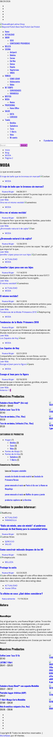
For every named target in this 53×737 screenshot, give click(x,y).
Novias (12, 102)
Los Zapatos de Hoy (9, 338)
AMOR (7, 37)
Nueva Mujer (8, 191)
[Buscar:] (10, 145)
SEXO (12, 40)
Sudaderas (14, 125)
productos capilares (12, 499)
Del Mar (13, 61)
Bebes (12, 84)
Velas (12, 134)
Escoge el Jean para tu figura (13, 364)
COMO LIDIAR (15, 78)
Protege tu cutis (8, 567)
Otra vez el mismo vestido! (12, 202)
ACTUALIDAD (9, 34)
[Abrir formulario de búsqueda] (0, 142)
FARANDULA (14, 93)
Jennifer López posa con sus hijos (15, 254)
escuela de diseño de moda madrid (18, 476)
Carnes (12, 58)
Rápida (12, 66)
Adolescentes (15, 81)
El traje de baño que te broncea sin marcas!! (20, 176)
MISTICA (8, 96)
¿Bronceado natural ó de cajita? (14, 228)
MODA (7, 99)
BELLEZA (8, 46)
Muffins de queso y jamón (35, 494)
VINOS (12, 72)
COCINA (8, 49)
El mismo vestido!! (8, 283)
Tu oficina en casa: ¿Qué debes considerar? (21, 593)
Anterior (4, 390)
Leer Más (4, 199)
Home (7, 31)
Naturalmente (9, 598)
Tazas (12, 128)
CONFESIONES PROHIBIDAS (20, 43)
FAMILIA (8, 75)
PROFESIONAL (10, 105)
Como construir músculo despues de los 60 (21, 549)
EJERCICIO (13, 117)
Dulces (12, 64)
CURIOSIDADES (15, 90)
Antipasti (13, 52)
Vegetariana (14, 69)
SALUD (7, 111)
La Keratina (27, 499)
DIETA (12, 114)
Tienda (7, 119)
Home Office (14, 108)
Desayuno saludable (18, 470)
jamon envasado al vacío (14, 485)
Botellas (13, 122)
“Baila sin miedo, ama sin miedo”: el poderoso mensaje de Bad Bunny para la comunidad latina (23, 527)
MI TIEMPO (9, 87)
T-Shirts (13, 131)
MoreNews (5, 735)
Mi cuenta (13, 137)
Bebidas (13, 55)
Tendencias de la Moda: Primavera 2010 (18, 312)
